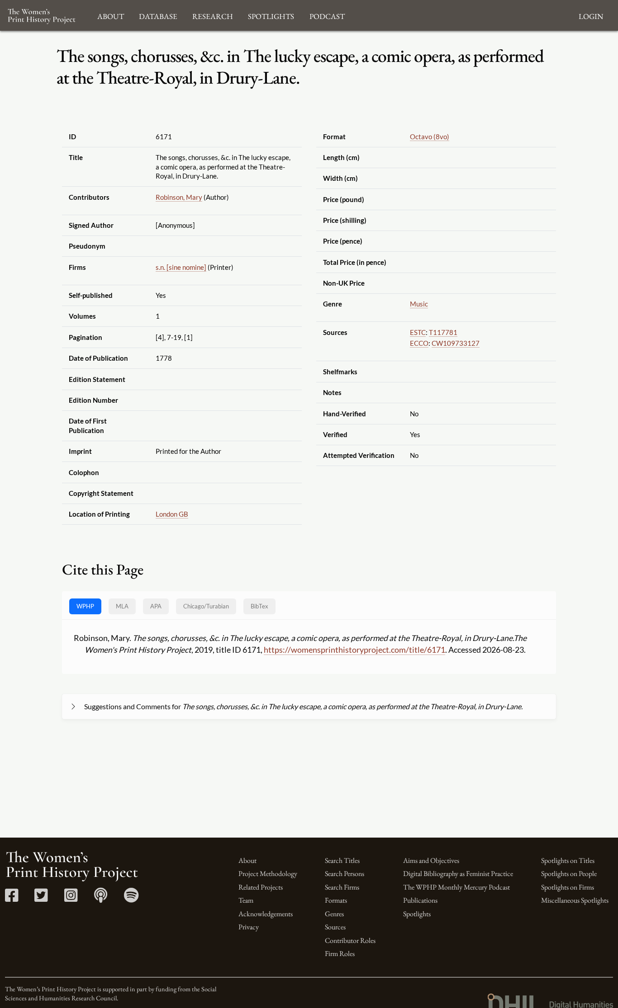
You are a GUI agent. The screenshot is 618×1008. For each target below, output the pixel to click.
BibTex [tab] (259, 606)
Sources (335, 927)
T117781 (443, 332)
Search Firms (342, 887)
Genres (334, 914)
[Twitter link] (41, 898)
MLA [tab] (122, 606)
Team (245, 900)
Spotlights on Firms (567, 887)
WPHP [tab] (85, 606)
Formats (336, 900)
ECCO (419, 343)
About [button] (110, 15)
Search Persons (344, 873)
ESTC (418, 332)
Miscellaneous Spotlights (574, 900)
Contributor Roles (350, 940)
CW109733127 (456, 343)
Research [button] (212, 15)
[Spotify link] (131, 898)
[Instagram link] (70, 898)
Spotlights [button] (271, 15)
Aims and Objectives (431, 860)
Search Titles (342, 860)
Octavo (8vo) (429, 136)
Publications (420, 900)
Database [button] (158, 15)
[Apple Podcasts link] (100, 898)
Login (591, 15)
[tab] (206, 606)
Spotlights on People (569, 873)
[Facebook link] (11, 898)
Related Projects (260, 887)
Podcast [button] (327, 15)
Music (419, 304)
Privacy (248, 927)
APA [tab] (156, 606)
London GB (172, 514)
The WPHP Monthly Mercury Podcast (456, 887)
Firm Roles (340, 953)
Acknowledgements (265, 914)
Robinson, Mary (179, 197)
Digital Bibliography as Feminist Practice (458, 873)
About (247, 860)
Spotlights (417, 914)
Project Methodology (267, 873)
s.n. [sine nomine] (181, 267)
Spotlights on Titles (567, 860)
